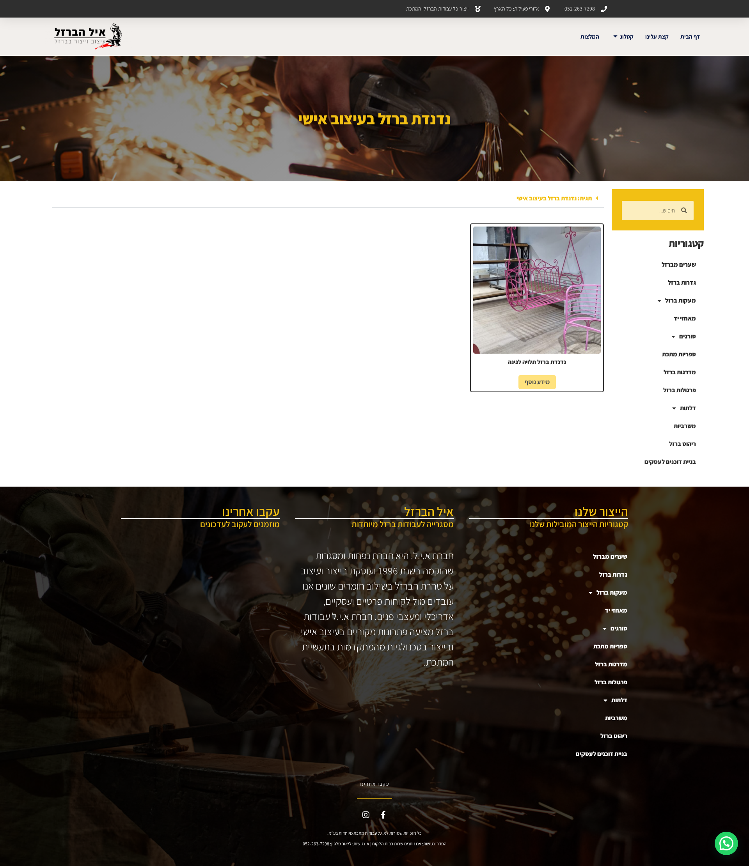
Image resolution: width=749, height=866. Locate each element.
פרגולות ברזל (679, 390)
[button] (328, 198)
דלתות (688, 408)
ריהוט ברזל (682, 444)
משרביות (685, 426)
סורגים (687, 336)
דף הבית (690, 36)
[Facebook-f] (383, 815)
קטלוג (627, 36)
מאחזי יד (685, 318)
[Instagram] (366, 815)
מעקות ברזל (680, 300)
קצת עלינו (657, 36)
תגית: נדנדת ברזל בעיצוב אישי (554, 198)
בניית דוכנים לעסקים (670, 462)
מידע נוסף (537, 382)
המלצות (589, 36)
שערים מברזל (679, 264)
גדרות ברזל (682, 282)
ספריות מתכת (679, 354)
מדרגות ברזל (680, 372)
